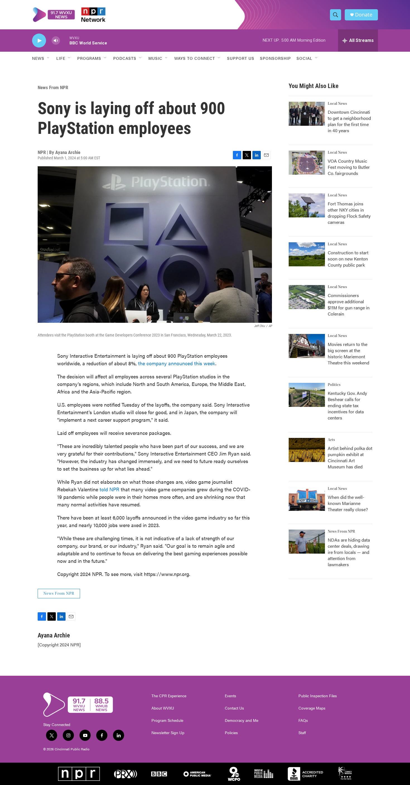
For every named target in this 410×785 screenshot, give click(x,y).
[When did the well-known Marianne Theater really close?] (307, 499)
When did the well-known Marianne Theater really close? (348, 503)
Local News (337, 103)
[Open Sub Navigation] (48, 58)
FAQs (303, 720)
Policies (231, 733)
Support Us (240, 58)
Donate (363, 15)
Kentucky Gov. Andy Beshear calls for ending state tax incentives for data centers (347, 405)
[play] (39, 40)
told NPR (109, 489)
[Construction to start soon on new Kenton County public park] (307, 254)
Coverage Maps (311, 708)
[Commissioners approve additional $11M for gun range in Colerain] (307, 297)
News (38, 58)
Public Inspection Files (317, 696)
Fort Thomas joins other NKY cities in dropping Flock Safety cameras (349, 212)
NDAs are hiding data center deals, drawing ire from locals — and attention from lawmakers (349, 552)
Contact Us (234, 708)
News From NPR (53, 87)
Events (230, 696)
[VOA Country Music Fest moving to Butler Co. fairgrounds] (307, 163)
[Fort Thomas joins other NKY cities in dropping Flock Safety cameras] (307, 205)
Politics (334, 385)
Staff (302, 733)
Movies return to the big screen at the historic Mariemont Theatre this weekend (348, 353)
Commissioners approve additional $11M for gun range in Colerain (349, 304)
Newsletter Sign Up (167, 733)
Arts (331, 440)
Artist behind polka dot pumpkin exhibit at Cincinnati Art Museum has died (350, 457)
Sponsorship (275, 58)
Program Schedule (167, 720)
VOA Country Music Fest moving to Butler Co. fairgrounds (349, 167)
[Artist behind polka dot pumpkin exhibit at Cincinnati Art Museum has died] (307, 450)
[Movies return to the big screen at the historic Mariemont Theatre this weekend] (307, 346)
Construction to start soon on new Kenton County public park (348, 258)
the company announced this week (176, 363)
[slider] (65, 40)
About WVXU (162, 708)
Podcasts (124, 58)
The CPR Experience (168, 696)
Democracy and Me (241, 720)
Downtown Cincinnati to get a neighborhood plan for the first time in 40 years (349, 121)
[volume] (56, 40)
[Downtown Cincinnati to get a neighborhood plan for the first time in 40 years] (307, 114)
